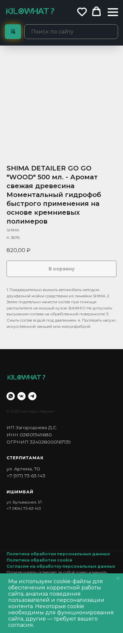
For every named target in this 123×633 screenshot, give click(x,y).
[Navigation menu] (113, 12)
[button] (82, 11)
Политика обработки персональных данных (58, 553)
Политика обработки (32, 560)
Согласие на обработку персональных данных (61, 566)
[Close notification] (118, 578)
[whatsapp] (11, 396)
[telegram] (32, 396)
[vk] (21, 396)
